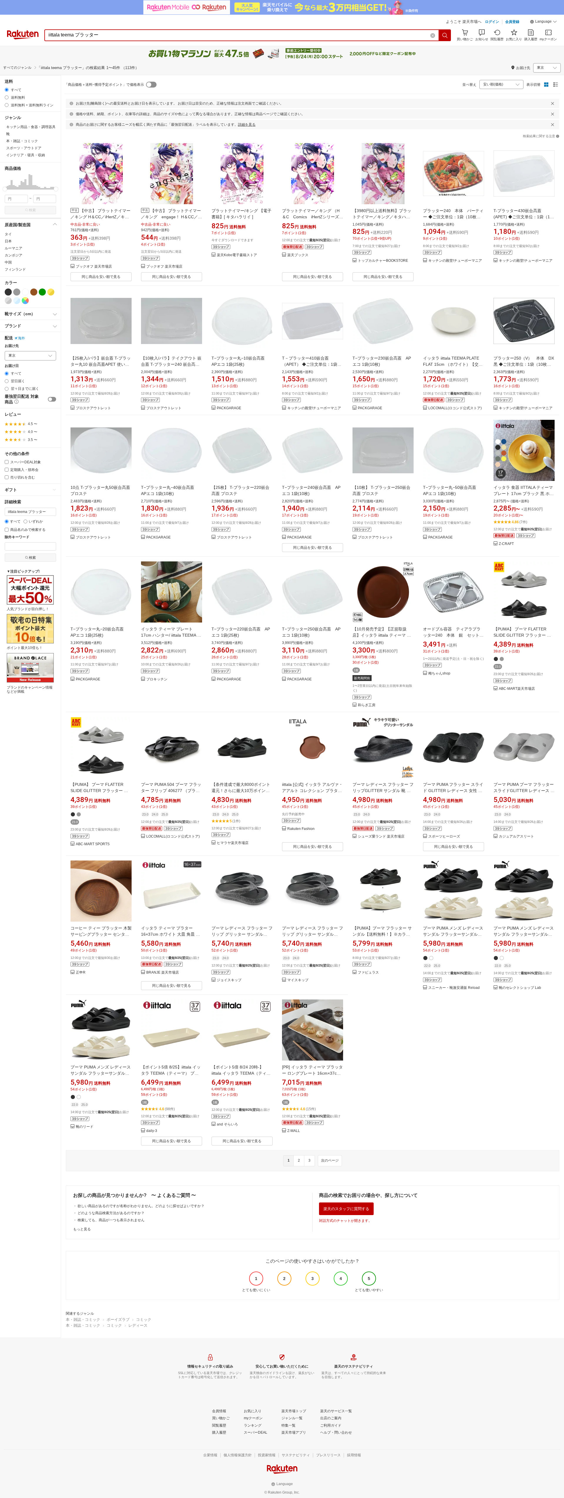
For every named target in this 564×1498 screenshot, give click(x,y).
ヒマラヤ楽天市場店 (233, 843)
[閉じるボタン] (552, 103)
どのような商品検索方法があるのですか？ (111, 1213)
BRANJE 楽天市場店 (162, 972)
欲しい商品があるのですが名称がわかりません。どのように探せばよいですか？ (141, 1206)
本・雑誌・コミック (83, 1319)
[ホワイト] (25, 292)
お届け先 (12, 346)
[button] (543, 22)
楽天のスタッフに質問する (346, 1209)
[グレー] (16, 292)
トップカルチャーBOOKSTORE (383, 261)
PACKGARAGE (229, 408)
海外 (21, 338)
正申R (80, 972)
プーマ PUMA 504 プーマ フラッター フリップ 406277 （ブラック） (171, 790)
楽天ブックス (297, 255)
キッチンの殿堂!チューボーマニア (455, 261)
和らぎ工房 (366, 705)
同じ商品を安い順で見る (101, 277)
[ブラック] (8, 292)
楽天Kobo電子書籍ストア (237, 255)
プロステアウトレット (93, 408)
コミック (143, 1319)
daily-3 (151, 1131)
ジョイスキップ (229, 980)
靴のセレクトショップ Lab (520, 988)
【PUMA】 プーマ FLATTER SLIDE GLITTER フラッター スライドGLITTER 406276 (522, 635)
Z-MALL (293, 1131)
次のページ (330, 1160)
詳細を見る (247, 125)
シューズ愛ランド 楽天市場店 (381, 836)
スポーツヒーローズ (444, 836)
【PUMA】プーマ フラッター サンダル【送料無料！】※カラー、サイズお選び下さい (382, 934)
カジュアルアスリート (516, 836)
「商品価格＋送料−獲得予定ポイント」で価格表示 (104, 85)
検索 (32, 210)
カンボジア (13, 255)
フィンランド (15, 269)
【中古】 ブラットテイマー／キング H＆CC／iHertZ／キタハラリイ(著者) (100, 216)
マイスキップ (297, 980)
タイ (8, 234)
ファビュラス (368, 972)
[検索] (445, 35)
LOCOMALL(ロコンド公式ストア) (455, 408)
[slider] (5, 189)
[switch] (52, 399)
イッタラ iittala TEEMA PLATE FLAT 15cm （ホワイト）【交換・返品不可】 (451, 364)
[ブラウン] (33, 292)
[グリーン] (42, 292)
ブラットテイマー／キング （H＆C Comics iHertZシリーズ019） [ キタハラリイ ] (311, 216)
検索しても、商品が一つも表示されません (111, 1220)
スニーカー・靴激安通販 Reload (454, 988)
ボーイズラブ (118, 1319)
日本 (8, 241)
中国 (8, 262)
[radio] (7, 90)
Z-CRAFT (506, 544)
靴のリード (84, 1127)
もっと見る (82, 1229)
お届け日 (12, 366)
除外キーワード (17, 537)
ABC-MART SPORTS (93, 844)
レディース (137, 1325)
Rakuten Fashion (301, 829)
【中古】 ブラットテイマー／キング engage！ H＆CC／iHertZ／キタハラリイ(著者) (171, 216)
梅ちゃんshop (439, 673)
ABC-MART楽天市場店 (517, 689)
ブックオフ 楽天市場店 (94, 267)
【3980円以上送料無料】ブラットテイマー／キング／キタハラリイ (381, 216)
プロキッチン (156, 679)
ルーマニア (13, 248)
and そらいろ (227, 1124)
